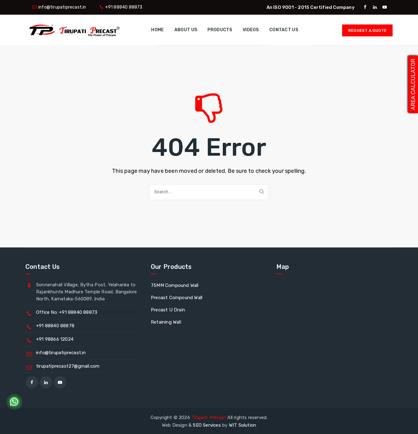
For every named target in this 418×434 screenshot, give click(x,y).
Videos (251, 29)
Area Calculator (413, 84)
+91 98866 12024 (54, 339)
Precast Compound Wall (176, 297)
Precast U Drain (168, 310)
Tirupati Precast (208, 417)
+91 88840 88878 (55, 325)
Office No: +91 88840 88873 (66, 312)
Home (157, 29)
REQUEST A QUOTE (367, 30)
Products (219, 29)
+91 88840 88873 (124, 7)
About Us (185, 29)
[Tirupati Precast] (73, 30)
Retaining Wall (166, 322)
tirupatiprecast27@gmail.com (67, 366)
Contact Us (283, 29)
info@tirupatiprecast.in (62, 7)
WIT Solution (242, 425)
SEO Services (207, 425)
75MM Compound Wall (175, 285)
